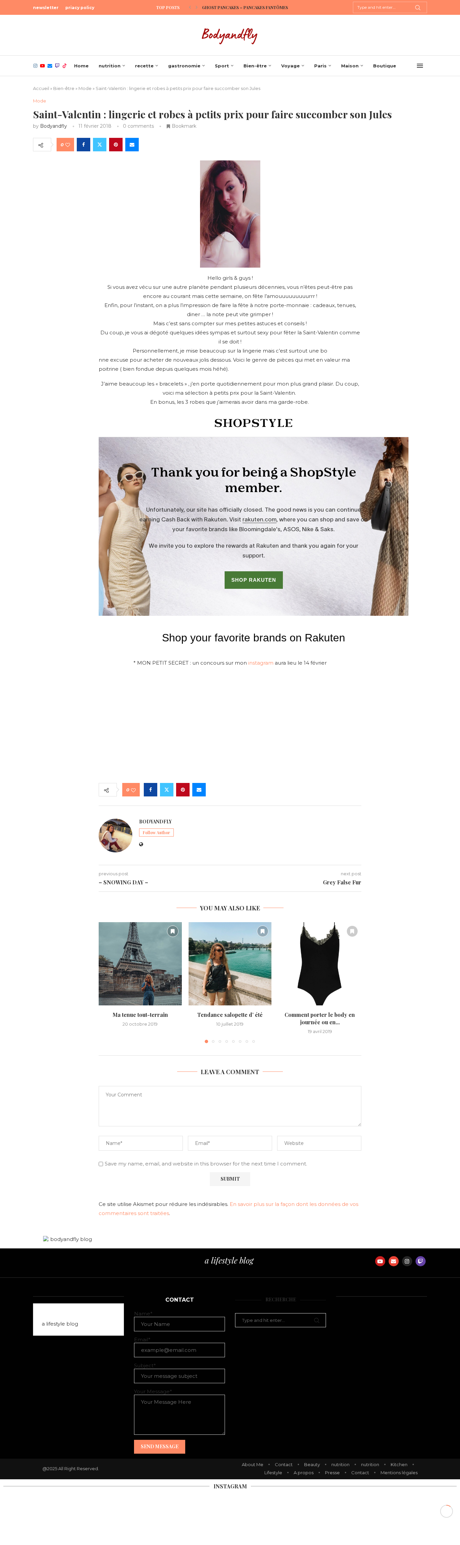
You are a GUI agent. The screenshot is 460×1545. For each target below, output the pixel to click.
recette (144, 65)
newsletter (46, 7)
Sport (222, 65)
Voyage (290, 65)
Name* (143, 1313)
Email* (142, 1339)
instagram (260, 663)
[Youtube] (42, 65)
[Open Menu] (420, 66)
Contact (284, 1464)
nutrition (110, 65)
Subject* (145, 1365)
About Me (252, 1464)
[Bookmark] (172, 931)
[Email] (50, 65)
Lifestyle (273, 1472)
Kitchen (399, 1464)
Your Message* (153, 1391)
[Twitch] (57, 65)
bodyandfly (53, 126)
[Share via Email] (132, 144)
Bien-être (255, 65)
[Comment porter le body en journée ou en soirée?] (319, 963)
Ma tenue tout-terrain (140, 1014)
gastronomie (184, 65)
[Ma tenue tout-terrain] (140, 963)
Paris (320, 65)
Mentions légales (399, 1472)
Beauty (312, 1464)
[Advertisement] (230, 725)
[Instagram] (35, 65)
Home (81, 65)
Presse (332, 1472)
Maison (350, 65)
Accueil (41, 88)
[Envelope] (394, 1261)
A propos (304, 1472)
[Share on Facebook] (83, 144)
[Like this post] (67, 145)
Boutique (384, 65)
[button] (190, 7)
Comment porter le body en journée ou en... (320, 1018)
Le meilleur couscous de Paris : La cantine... (251, 7)
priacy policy (79, 7)
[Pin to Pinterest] (116, 144)
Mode (85, 88)
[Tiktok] (64, 65)
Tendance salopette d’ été (230, 1014)
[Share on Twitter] (99, 144)
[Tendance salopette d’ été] (230, 963)
